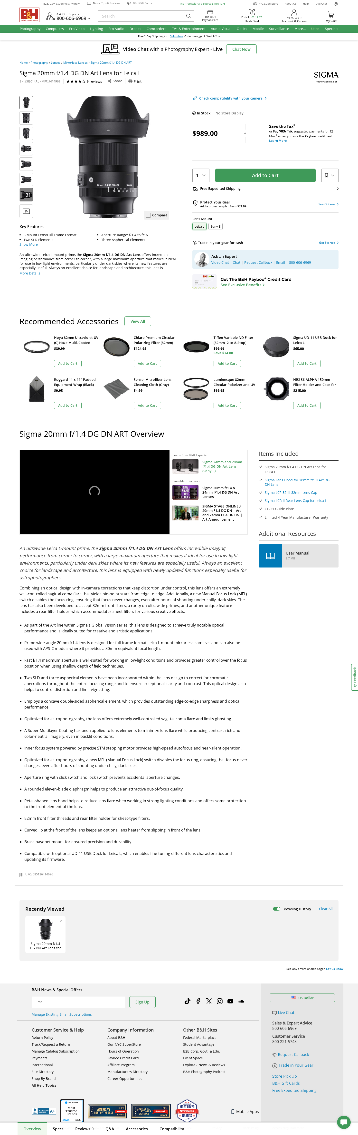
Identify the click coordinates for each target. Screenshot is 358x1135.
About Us (290, 3)
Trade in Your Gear (296, 1065)
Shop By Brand (44, 1078)
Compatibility (172, 1129)
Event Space (193, 1058)
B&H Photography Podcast (204, 1071)
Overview (32, 1129)
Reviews (84, 1129)
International (42, 1065)
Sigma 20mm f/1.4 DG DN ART (111, 62)
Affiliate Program (121, 1065)
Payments (39, 1058)
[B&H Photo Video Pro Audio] (31, 15)
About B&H (116, 1037)
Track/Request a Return (51, 1044)
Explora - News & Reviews (204, 1065)
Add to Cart (265, 175)
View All (138, 321)
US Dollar (306, 997)
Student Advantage (198, 1044)
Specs (58, 1129)
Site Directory (43, 1071)
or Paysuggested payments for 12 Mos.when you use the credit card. (301, 133)
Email (40, 1002)
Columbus (176, 36)
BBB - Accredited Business (44, 1111)
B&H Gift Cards (286, 1083)
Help (306, 3)
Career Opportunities (124, 1078)
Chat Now (241, 49)
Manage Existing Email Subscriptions (62, 1014)
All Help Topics (44, 1085)
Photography (39, 62)
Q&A (109, 1129)
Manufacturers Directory (127, 1071)
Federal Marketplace (200, 1037)
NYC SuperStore (268, 3)
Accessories (137, 1129)
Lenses (55, 62)
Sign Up (142, 1002)
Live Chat (321, 3)
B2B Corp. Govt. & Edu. (201, 1051)
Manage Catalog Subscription (56, 1051)
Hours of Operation (123, 1051)
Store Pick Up (284, 1076)
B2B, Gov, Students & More (60, 3)
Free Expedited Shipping (294, 1090)
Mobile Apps (247, 1111)
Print (137, 81)
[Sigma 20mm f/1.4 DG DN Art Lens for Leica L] (108, 157)
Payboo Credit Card (123, 1058)
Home (23, 62)
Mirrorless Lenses (75, 62)
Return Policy (42, 1037)
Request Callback (293, 1054)
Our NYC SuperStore (124, 1044)
